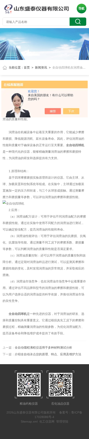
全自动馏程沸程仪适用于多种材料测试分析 (43, 347)
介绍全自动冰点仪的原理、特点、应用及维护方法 (48, 354)
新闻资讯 (41, 67)
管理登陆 (62, 421)
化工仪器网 (46, 421)
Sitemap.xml (29, 421)
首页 (27, 67)
